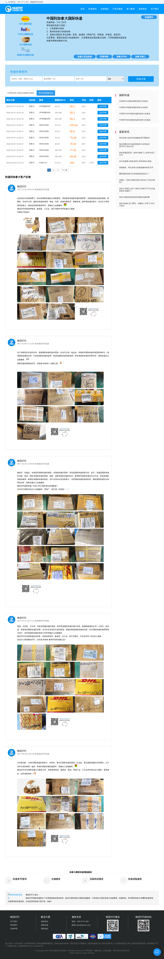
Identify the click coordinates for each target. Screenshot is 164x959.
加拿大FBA (121, 56)
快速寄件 (149, 17)
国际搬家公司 (152, 943)
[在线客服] (157, 952)
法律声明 (13, 929)
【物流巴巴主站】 (36, 2)
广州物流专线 (11, 946)
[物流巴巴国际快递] (14, 11)
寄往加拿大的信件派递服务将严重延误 (134, 138)
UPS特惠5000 (44, 106)
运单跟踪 (104, 9)
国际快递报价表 (94, 943)
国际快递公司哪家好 (78, 943)
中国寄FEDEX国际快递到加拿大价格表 (134, 114)
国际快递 (44, 925)
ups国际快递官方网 (122, 943)
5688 (64, 951)
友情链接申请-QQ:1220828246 (30, 946)
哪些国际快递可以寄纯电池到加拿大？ (134, 174)
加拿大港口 (140, 56)
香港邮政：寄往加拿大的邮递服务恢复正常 (136, 167)
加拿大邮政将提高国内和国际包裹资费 (134, 197)
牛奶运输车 (18, 943)
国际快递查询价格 (61, 943)
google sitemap (88, 953)
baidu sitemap (75, 953)
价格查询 (92, 9)
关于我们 (155, 9)
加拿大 (31, 106)
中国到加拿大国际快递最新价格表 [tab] (20, 93)
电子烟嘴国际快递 (24, 352)
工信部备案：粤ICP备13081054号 (116, 951)
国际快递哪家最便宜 (45, 943)
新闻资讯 (143, 9)
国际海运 (44, 929)
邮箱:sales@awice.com (81, 925)
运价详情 (102, 106)
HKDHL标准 (44, 125)
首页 (82, 9)
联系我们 (13, 925)
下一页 (64, 170)
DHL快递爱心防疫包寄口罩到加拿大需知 (135, 161)
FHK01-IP (43, 163)
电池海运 (44, 921)
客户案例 (131, 9)
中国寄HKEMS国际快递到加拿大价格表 (135, 120)
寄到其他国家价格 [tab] (46, 93)
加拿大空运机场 (85, 56)
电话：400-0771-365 (80, 921)
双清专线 (104, 56)
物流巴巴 (57, 951)
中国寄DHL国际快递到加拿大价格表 (133, 101)
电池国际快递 (22, 198)
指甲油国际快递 (56, 479)
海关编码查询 (29, 943)
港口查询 (8, 943)
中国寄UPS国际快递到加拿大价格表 (133, 107)
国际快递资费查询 (138, 943)
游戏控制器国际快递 (50, 630)
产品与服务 (117, 9)
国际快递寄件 (107, 943)
